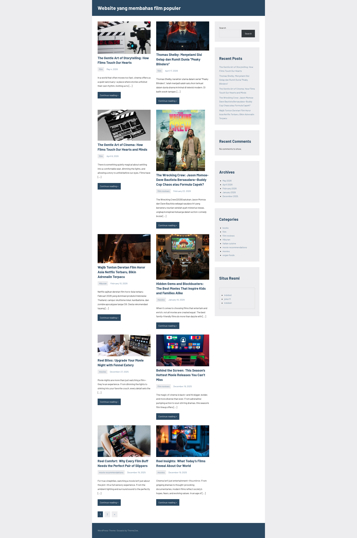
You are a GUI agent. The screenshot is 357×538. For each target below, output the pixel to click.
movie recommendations (111, 472)
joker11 (227, 299)
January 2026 (229, 192)
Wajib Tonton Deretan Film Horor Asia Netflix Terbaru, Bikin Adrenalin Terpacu (121, 272)
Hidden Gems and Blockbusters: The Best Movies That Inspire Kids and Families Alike (181, 288)
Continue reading (108, 95)
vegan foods (229, 255)
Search (222, 27)
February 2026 (230, 188)
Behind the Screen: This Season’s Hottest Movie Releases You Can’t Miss (180, 375)
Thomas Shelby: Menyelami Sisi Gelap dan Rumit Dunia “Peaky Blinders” (179, 59)
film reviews (164, 191)
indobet (228, 295)
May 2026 (227, 180)
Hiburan (103, 283)
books (226, 227)
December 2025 (230, 196)
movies (161, 299)
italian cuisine (229, 243)
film (101, 69)
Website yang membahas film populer (139, 8)
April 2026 (227, 184)
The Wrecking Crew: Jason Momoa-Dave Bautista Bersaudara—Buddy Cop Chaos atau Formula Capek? (182, 179)
